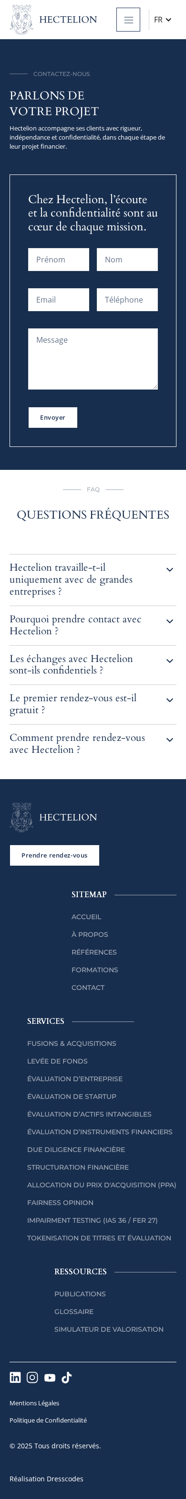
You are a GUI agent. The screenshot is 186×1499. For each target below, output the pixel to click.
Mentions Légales (34, 1403)
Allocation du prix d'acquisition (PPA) (101, 1185)
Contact (88, 987)
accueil (86, 916)
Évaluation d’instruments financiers (100, 1132)
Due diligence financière (76, 1149)
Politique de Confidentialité (48, 1420)
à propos (90, 934)
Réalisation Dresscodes (46, 1478)
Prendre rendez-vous (54, 855)
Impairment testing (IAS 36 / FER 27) (92, 1220)
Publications (80, 1294)
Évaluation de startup (71, 1096)
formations (95, 970)
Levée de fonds (57, 1061)
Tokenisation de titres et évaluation (99, 1238)
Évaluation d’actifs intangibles (89, 1114)
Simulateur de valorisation (109, 1329)
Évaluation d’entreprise (75, 1079)
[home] (54, 19)
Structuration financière (78, 1167)
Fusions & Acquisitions (71, 1043)
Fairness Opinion (60, 1202)
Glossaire (73, 1311)
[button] (128, 20)
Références (94, 952)
